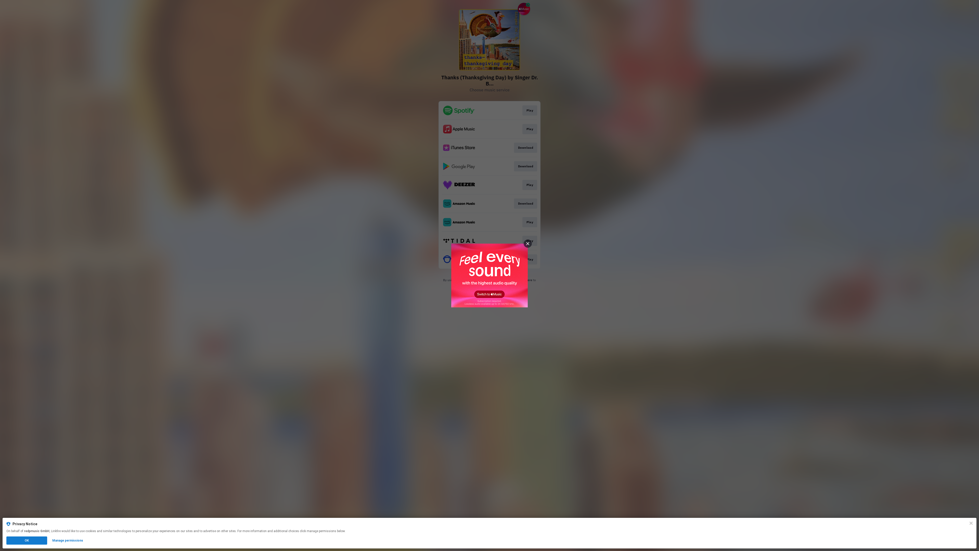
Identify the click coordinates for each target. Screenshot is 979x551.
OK (27, 540)
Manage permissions (67, 540)
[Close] (971, 523)
